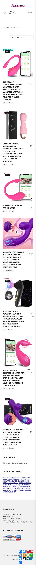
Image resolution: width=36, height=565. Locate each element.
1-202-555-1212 (8, 516)
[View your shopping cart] (10, 13)
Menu (30, 13)
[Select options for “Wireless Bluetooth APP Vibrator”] (30, 207)
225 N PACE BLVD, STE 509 (12, 515)
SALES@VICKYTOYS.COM (12, 518)
